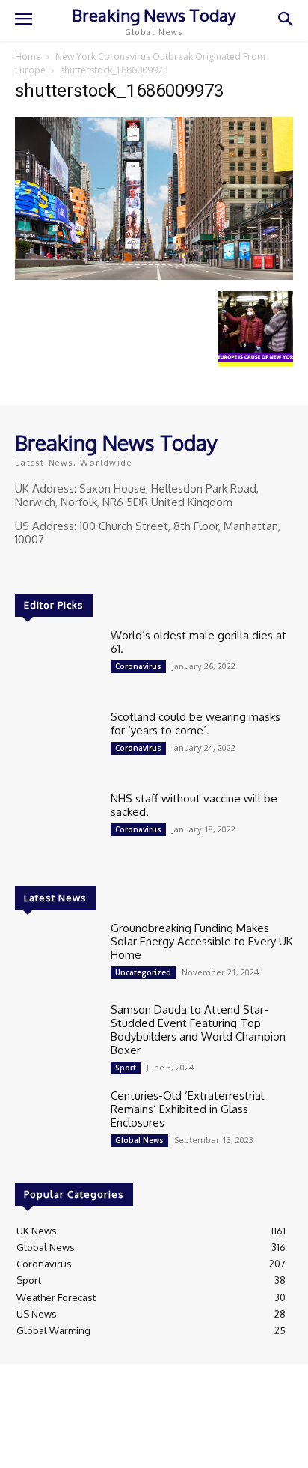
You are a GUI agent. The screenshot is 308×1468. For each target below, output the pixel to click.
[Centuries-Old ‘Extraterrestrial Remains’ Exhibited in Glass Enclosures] (57, 1122)
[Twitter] (67, 567)
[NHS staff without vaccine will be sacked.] (57, 825)
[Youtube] (88, 567)
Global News (139, 1140)
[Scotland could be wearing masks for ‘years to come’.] (57, 743)
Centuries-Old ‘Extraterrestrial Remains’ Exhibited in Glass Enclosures (187, 1109)
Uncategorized (143, 972)
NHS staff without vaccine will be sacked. (194, 805)
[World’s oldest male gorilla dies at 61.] (57, 662)
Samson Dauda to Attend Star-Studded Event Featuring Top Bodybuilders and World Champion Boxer (198, 1029)
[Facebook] (25, 567)
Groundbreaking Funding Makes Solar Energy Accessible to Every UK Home (202, 941)
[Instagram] (46, 567)
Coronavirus (138, 666)
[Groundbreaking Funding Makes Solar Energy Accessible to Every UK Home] (57, 955)
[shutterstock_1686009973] (154, 275)
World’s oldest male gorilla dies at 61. (198, 642)
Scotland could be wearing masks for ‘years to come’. (195, 723)
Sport (125, 1067)
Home (28, 56)
